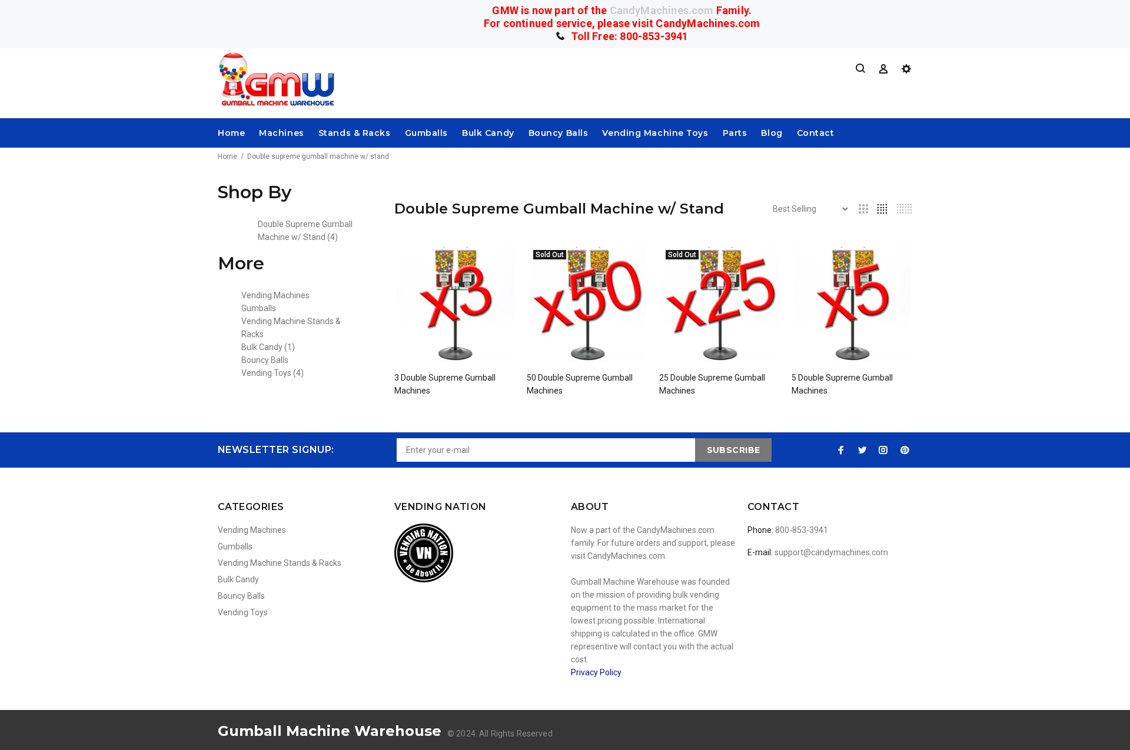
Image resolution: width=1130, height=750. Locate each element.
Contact (816, 133)
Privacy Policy (596, 672)
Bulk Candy (488, 133)
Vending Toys (272, 373)
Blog (771, 133)
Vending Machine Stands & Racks (279, 563)
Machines (281, 133)
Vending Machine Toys (655, 133)
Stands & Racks (354, 133)
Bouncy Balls (559, 133)
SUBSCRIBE (733, 450)
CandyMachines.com (662, 10)
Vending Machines (275, 295)
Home (231, 133)
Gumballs (426, 133)
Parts (735, 133)
